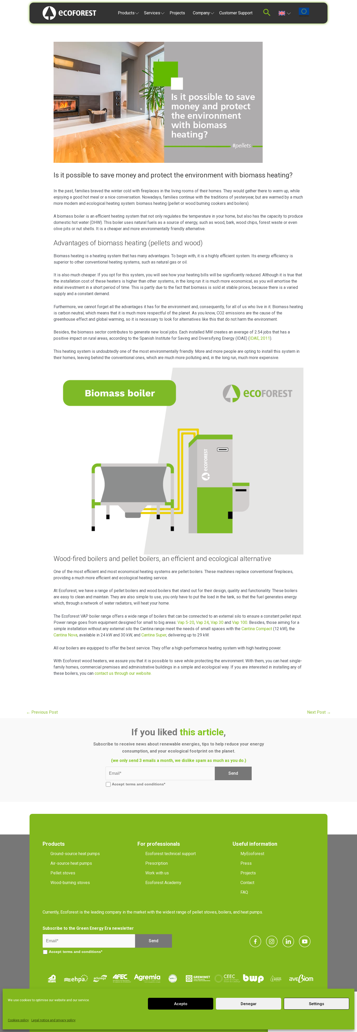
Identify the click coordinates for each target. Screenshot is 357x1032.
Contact (247, 882)
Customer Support (235, 12)
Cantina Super (153, 635)
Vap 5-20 (185, 622)
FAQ (244, 892)
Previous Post (42, 712)
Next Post (319, 712)
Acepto (180, 1003)
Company (201, 12)
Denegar (249, 1003)
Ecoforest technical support (170, 853)
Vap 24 (202, 622)
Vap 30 (217, 622)
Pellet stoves (62, 872)
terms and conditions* (145, 784)
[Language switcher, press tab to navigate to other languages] (284, 12)
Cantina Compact (256, 628)
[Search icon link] (267, 14)
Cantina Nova (65, 635)
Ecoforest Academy (163, 882)
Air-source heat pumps (71, 863)
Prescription (156, 863)
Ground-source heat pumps (75, 853)
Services (152, 12)
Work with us (157, 872)
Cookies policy (18, 1020)
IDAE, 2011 (260, 338)
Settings (316, 1003)
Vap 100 (239, 622)
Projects (177, 12)
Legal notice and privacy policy (53, 1020)
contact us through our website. (123, 673)
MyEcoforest (252, 853)
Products (126, 12)
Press (246, 863)
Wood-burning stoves (70, 882)
